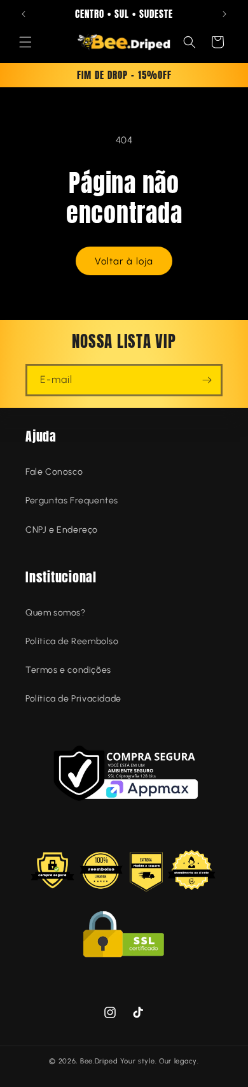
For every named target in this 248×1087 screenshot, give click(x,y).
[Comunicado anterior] (24, 14)
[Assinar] (207, 380)
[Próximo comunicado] (224, 14)
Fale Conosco (54, 471)
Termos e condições (68, 670)
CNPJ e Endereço (61, 529)
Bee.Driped (99, 1061)
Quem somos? (55, 612)
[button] (25, 42)
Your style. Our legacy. (159, 1061)
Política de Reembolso (72, 641)
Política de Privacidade (73, 698)
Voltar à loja (124, 261)
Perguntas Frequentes (71, 500)
